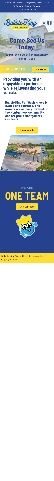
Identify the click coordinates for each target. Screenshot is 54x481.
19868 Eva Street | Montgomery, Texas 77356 (27, 3)
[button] (44, 23)
